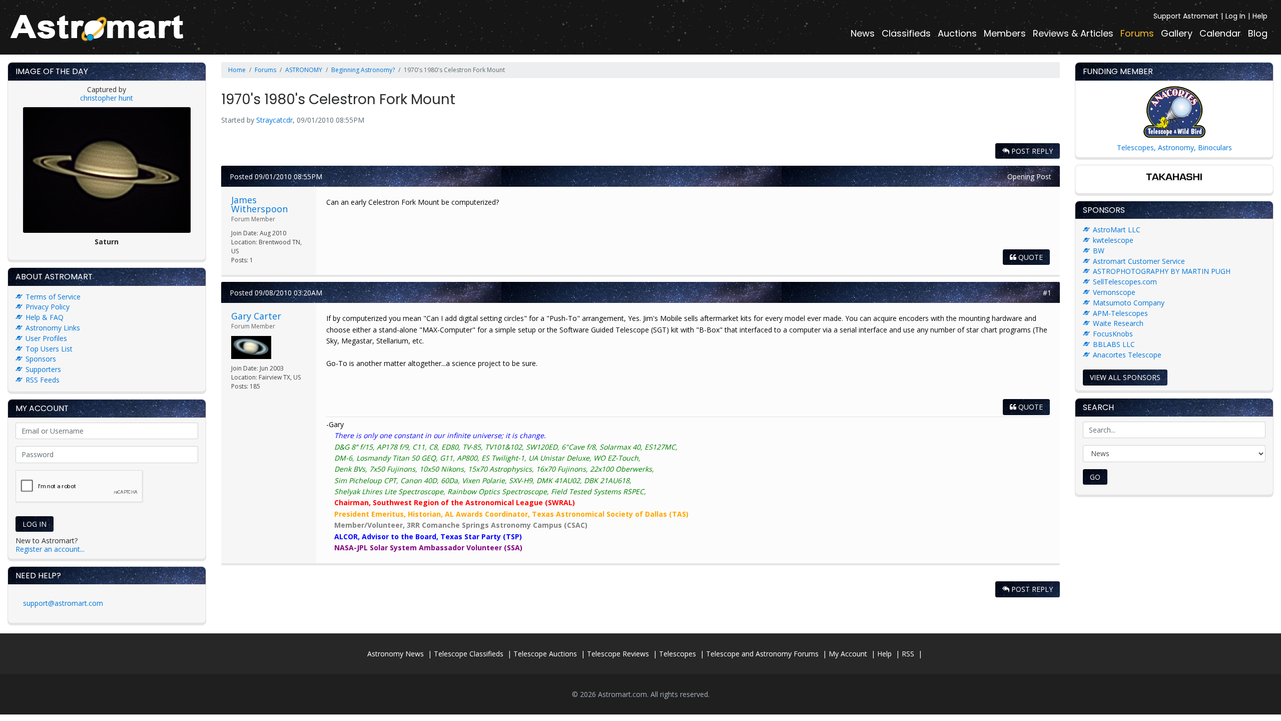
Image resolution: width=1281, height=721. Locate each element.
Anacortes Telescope (1127, 354)
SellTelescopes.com (1125, 281)
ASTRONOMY (303, 70)
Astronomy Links (53, 327)
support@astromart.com (63, 603)
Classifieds (906, 33)
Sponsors (41, 359)
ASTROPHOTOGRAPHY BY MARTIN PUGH (1161, 271)
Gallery (1176, 33)
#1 (1047, 292)
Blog (1257, 33)
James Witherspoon (259, 204)
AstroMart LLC (1116, 229)
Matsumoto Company (1128, 302)
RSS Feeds (43, 380)
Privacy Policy (48, 306)
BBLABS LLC (1114, 344)
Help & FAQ (45, 317)
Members (1005, 33)
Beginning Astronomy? (363, 70)
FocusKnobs (1113, 333)
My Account (848, 653)
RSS (908, 653)
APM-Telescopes (1120, 313)
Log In (1235, 16)
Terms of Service (53, 296)
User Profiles (46, 338)
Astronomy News (395, 653)
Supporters (43, 369)
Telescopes (677, 653)
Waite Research (1118, 323)
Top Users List (49, 348)
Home (237, 70)
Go (1095, 477)
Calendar (1220, 33)
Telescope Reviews (618, 653)
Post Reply (1031, 151)
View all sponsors (1125, 377)
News (863, 33)
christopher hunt (106, 98)
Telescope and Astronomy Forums (762, 653)
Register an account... (50, 549)
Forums (1137, 33)
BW (1098, 250)
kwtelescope (1113, 240)
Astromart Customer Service (1139, 261)
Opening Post (1029, 176)
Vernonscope (1114, 292)
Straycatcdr (274, 120)
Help (1259, 16)
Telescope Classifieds (468, 653)
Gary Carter (256, 316)
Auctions (957, 33)
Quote (1029, 257)
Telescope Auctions (545, 653)
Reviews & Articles (1073, 33)
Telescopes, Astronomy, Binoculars (1174, 147)
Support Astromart (1185, 16)
